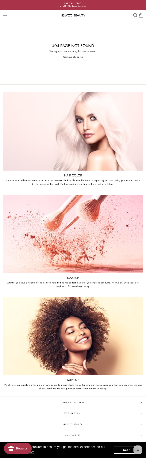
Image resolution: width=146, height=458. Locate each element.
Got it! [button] (127, 449)
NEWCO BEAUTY (73, 424)
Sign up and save (73, 402)
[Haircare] (73, 336)
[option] (73, 5)
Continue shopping (73, 56)
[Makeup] (73, 234)
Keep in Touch (73, 413)
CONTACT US (73, 435)
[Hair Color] (73, 131)
